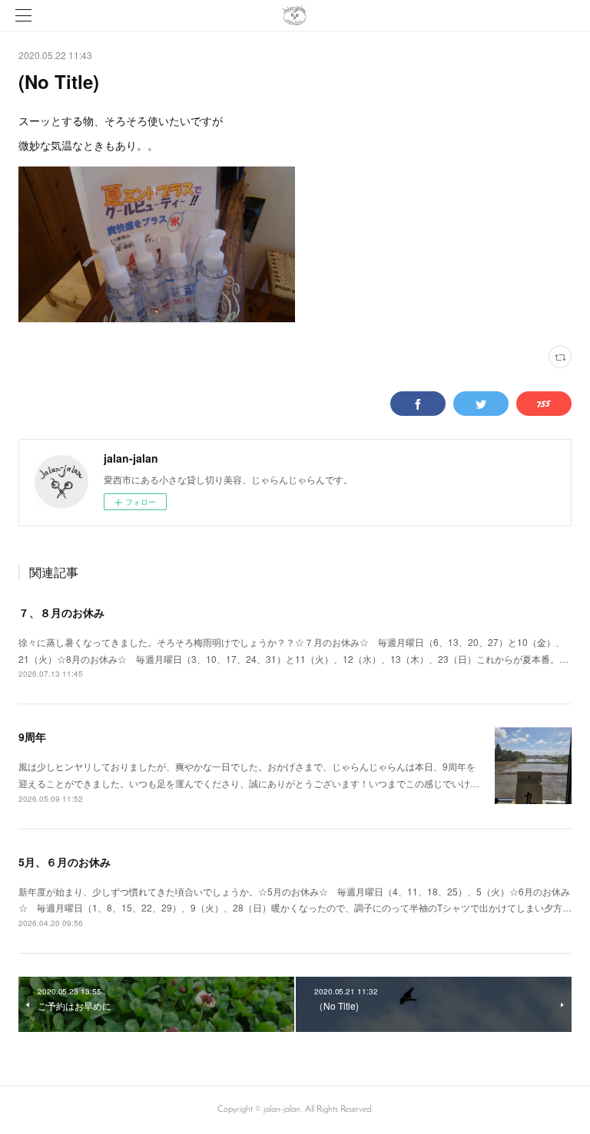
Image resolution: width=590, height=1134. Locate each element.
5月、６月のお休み (64, 861)
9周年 (32, 736)
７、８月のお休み (61, 612)
